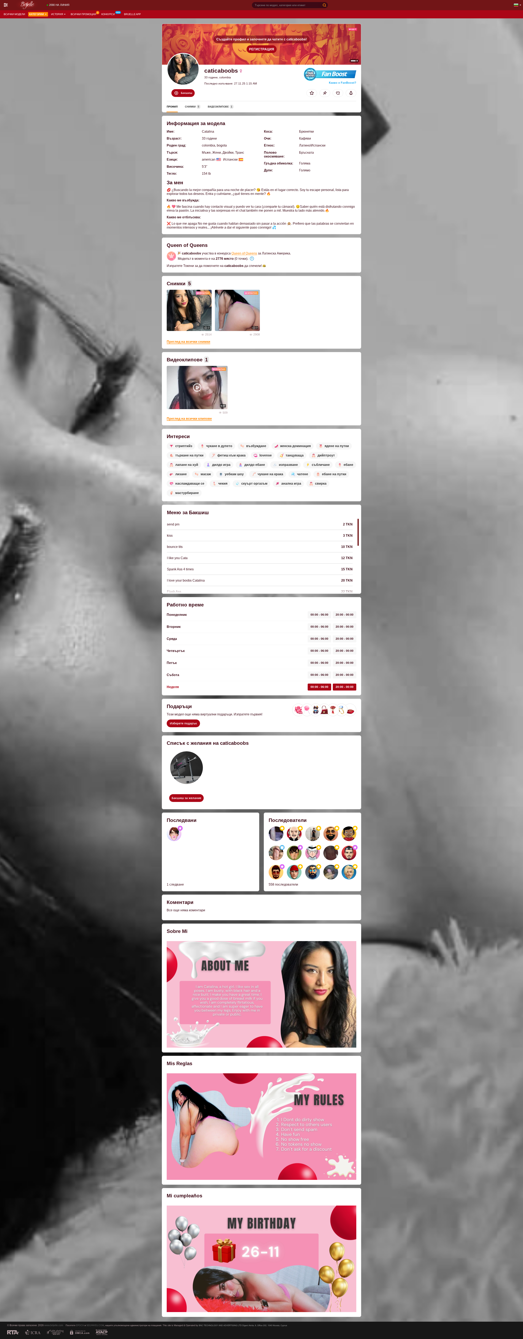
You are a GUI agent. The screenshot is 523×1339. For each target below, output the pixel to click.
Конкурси (108, 14)
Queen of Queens (244, 253)
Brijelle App (132, 14)
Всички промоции (83, 14)
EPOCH (80, 1325)
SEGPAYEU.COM (95, 1325)
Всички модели (14, 14)
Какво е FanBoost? (342, 82)
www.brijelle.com (53, 1325)
